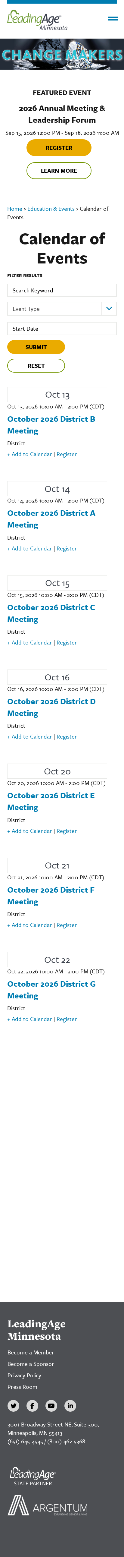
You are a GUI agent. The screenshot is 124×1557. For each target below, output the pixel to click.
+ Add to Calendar (29, 454)
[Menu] (113, 18)
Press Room (22, 1386)
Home (14, 208)
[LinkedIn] (70, 1406)
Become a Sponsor (31, 1364)
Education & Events (51, 208)
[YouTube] (51, 1406)
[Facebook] (32, 1406)
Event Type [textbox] (26, 308)
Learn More (59, 170)
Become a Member (31, 1352)
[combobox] (62, 309)
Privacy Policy (24, 1375)
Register (59, 147)
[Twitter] (13, 1406)
